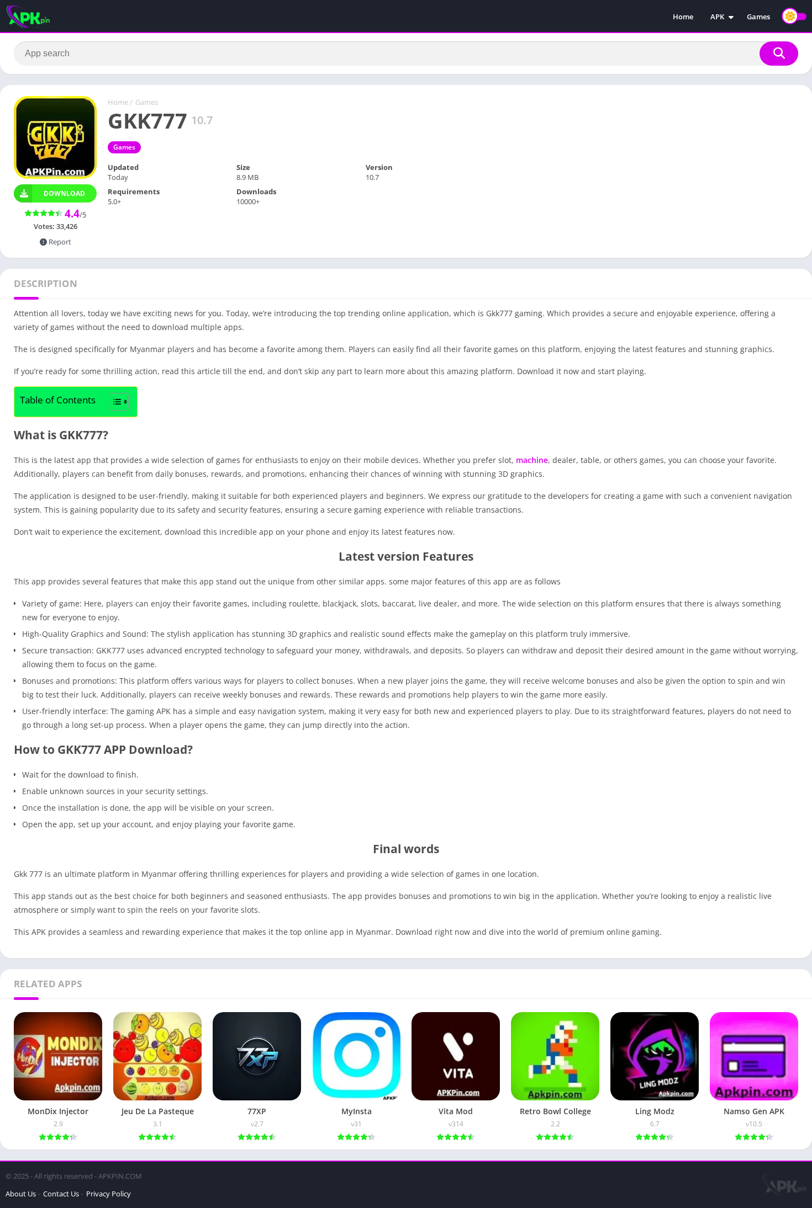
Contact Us (61, 1194)
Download (64, 193)
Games (758, 17)
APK (717, 17)
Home (683, 17)
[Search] (779, 53)
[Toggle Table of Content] (113, 401)
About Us (21, 1194)
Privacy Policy (108, 1194)
